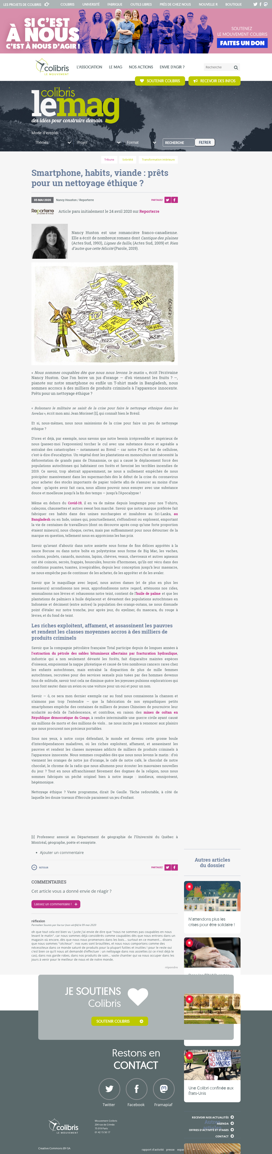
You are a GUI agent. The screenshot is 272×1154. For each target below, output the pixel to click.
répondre (171, 967)
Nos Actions (141, 67)
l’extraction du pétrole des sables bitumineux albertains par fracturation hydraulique (104, 653)
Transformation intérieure (158, 159)
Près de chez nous (175, 4)
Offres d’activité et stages (209, 1130)
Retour (43, 867)
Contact (222, 1136)
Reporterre (149, 211)
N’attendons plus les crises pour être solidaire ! (211, 921)
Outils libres (141, 4)
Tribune (109, 159)
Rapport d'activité (153, 1149)
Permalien (37, 925)
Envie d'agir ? (172, 67)
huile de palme (148, 593)
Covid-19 (75, 503)
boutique (233, 4)
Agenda (223, 1123)
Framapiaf (163, 1104)
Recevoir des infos (217, 80)
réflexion (38, 921)
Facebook (174, 200)
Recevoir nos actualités (210, 1117)
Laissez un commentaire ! (53, 904)
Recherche (174, 143)
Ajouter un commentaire (62, 852)
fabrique (115, 4)
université (91, 4)
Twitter (167, 200)
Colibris (22, 4)
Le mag (115, 67)
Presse (170, 1149)
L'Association (89, 67)
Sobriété (127, 159)
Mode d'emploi (44, 132)
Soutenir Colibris (163, 80)
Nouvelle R (208, 4)
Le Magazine (75, 105)
